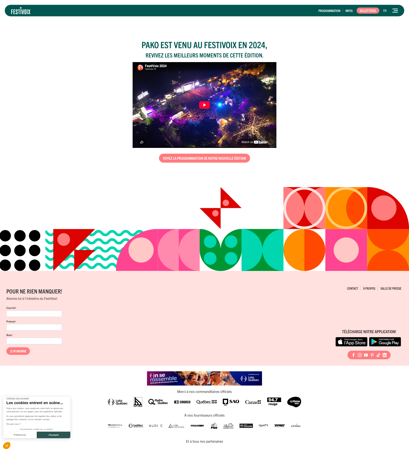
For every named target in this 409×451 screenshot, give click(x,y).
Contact (352, 288)
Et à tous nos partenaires (204, 441)
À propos (369, 288)
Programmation (329, 11)
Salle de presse (390, 288)
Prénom (10, 321)
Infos (349, 11)
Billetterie (368, 10)
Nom (9, 335)
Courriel (10, 307)
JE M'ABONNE (18, 351)
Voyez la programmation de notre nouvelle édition (204, 158)
